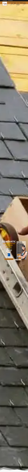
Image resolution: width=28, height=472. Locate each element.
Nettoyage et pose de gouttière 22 (11, 3)
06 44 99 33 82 (10, 0)
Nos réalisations (9, 259)
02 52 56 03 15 (5, 0)
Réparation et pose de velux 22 (21, 3)
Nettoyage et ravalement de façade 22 (24, 3)
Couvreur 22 (9, 2)
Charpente (9, 241)
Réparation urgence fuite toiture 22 (14, 3)
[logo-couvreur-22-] (4, 4)
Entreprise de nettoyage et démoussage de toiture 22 (18, 4)
